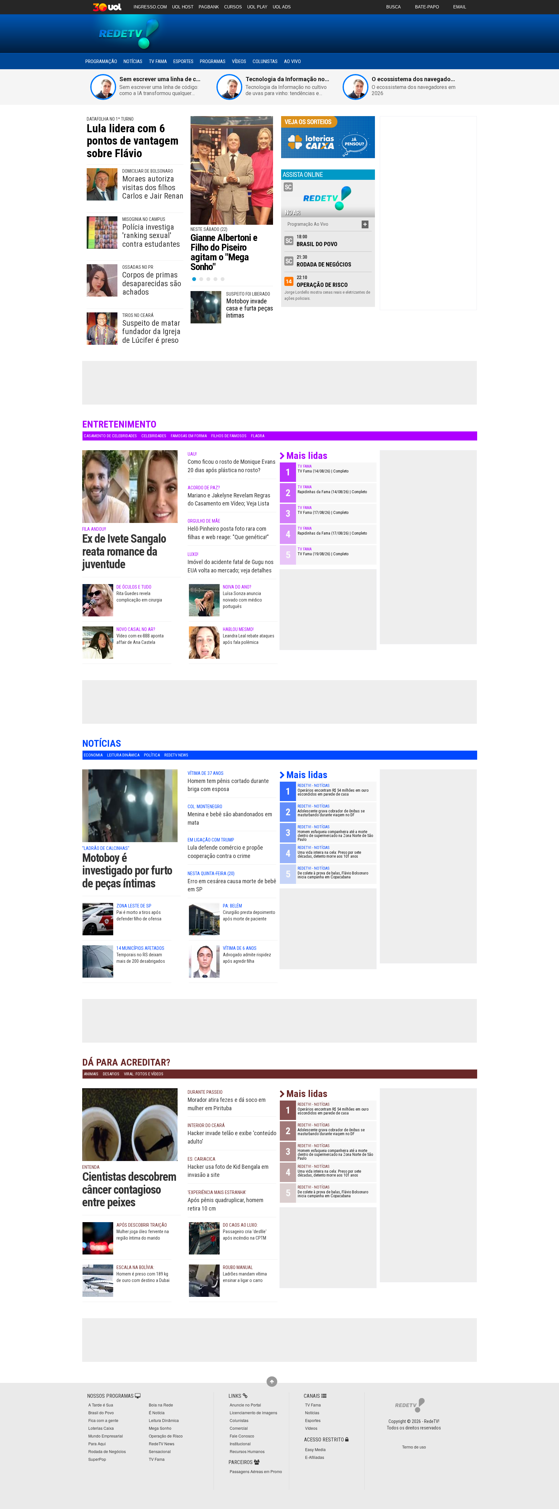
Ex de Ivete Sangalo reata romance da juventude (124, 551)
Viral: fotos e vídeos (143, 1073)
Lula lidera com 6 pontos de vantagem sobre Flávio (133, 141)
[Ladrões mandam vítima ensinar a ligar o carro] (204, 1280)
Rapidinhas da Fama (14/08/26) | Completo (332, 492)
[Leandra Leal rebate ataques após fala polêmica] (204, 642)
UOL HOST (182, 7)
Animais (91, 1073)
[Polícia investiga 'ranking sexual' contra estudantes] (102, 232)
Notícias (133, 61)
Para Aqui (97, 1443)
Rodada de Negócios (324, 264)
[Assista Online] (328, 198)
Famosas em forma (189, 435)
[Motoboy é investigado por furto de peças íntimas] (130, 814)
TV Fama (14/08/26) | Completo (323, 471)
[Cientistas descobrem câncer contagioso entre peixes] (130, 1133)
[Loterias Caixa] (328, 136)
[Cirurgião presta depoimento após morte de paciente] (204, 918)
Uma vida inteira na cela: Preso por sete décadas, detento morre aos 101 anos (329, 854)
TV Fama (158, 61)
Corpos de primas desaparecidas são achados (151, 283)
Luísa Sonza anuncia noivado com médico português (242, 600)
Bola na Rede (161, 1404)
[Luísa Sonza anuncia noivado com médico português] (204, 599)
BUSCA (393, 7)
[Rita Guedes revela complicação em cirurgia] (97, 599)
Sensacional (160, 1451)
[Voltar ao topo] (272, 1381)
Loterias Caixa (101, 1428)
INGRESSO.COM (150, 7)
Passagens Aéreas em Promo (256, 1471)
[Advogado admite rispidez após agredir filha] (204, 961)
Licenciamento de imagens (253, 1412)
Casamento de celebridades (110, 435)
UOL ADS (282, 7)
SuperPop (97, 1459)
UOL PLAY (257, 7)
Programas (212, 61)
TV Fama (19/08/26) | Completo (323, 554)
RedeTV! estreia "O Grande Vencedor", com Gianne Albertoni (230, 247)
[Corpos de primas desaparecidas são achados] (102, 280)
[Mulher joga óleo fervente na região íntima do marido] (97, 1237)
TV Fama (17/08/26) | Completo (323, 513)
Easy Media (315, 1449)
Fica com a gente (103, 1420)
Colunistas (265, 61)
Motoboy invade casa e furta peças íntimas (249, 308)
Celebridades (153, 435)
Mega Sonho (160, 1428)
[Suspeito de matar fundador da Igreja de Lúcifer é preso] (102, 328)
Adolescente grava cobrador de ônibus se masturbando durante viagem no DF (331, 813)
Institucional (240, 1443)
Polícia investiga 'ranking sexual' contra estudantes (151, 236)
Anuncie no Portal (245, 1404)
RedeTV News (176, 755)
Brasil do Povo (317, 244)
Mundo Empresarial (105, 1435)
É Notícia (157, 1412)
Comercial (239, 1428)
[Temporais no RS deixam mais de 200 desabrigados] (97, 961)
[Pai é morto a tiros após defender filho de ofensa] (97, 918)
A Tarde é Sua (100, 1404)
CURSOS (233, 7)
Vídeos (239, 61)
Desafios (111, 1073)
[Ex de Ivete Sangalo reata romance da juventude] (130, 495)
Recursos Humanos (247, 1451)
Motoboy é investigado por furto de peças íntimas (127, 870)
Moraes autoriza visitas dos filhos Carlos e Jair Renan (152, 187)
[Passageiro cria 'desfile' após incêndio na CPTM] (204, 1237)
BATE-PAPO (427, 7)
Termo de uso (414, 1446)
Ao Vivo (292, 61)
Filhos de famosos (229, 435)
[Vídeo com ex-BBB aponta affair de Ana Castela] (97, 642)
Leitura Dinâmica (123, 755)
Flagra (257, 435)
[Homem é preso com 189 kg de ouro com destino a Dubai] (97, 1280)
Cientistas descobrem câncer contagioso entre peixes (129, 1189)
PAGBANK (209, 7)
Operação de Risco (322, 284)
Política (152, 755)
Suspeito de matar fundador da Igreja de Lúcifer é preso (151, 332)
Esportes (183, 61)
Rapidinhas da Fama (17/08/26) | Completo (332, 533)
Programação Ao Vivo (308, 224)
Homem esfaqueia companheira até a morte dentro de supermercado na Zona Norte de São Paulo (335, 835)
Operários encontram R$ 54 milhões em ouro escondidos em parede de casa (333, 792)
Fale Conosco (242, 1435)
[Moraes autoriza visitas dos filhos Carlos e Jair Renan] (102, 184)
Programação (101, 61)
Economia (93, 755)
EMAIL (459, 7)
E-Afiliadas (314, 1457)
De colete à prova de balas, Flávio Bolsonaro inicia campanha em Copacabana (333, 875)
